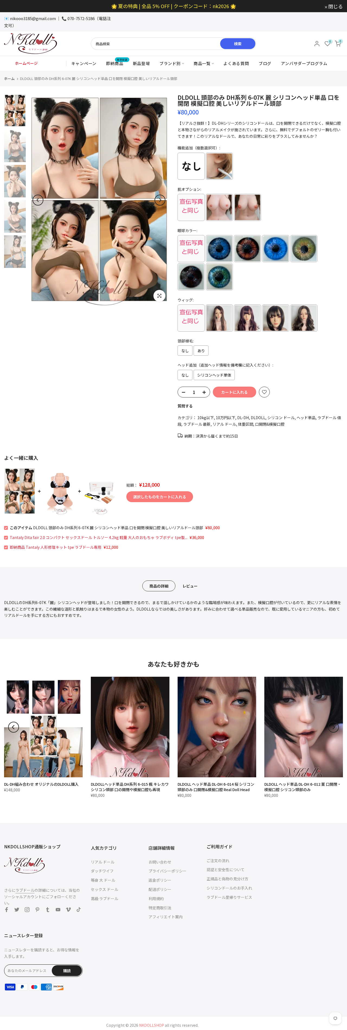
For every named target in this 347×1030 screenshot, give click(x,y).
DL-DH (243, 417)
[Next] (160, 200)
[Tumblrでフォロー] (47, 909)
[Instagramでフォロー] (27, 909)
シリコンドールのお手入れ (229, 888)
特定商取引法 (160, 907)
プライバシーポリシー (168, 871)
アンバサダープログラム (304, 63)
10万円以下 (225, 417)
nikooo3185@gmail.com (33, 18)
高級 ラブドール (104, 898)
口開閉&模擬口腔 (269, 424)
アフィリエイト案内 (166, 916)
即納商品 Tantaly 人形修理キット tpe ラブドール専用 (55, 547)
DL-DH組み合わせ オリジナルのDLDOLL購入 (41, 784)
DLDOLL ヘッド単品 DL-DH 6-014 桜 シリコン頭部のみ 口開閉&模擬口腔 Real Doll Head (216, 786)
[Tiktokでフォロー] (78, 909)
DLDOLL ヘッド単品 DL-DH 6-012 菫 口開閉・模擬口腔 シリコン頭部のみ (302, 786)
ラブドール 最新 (197, 424)
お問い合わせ (160, 862)
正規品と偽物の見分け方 (227, 878)
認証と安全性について (226, 869)
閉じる (14, 6)
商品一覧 (202, 63)
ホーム (9, 78)
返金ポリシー (160, 880)
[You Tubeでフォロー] (58, 909)
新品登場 (141, 63)
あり (201, 350)
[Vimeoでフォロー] (68, 909)
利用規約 (156, 898)
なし (185, 350)
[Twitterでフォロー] (16, 909)
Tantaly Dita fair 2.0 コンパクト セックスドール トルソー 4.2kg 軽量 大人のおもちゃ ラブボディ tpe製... (98, 537)
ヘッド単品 (306, 417)
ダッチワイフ (102, 871)
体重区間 (245, 424)
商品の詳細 (158, 585)
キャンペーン (84, 63)
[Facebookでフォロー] (6, 909)
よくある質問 (236, 63)
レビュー (190, 585)
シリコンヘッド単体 (214, 375)
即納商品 (116, 63)
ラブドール (24, 890)
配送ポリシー (160, 889)
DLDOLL (258, 417)
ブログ (265, 63)
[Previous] (38, 200)
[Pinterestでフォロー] (37, 909)
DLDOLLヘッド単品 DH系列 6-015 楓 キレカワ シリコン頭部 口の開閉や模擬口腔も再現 (130, 786)
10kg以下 (205, 417)
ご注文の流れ (218, 860)
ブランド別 (170, 63)
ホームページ (26, 63)
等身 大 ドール (103, 880)
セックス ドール (104, 889)
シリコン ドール (281, 417)
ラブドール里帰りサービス (229, 897)
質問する (185, 406)
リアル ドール (224, 424)
